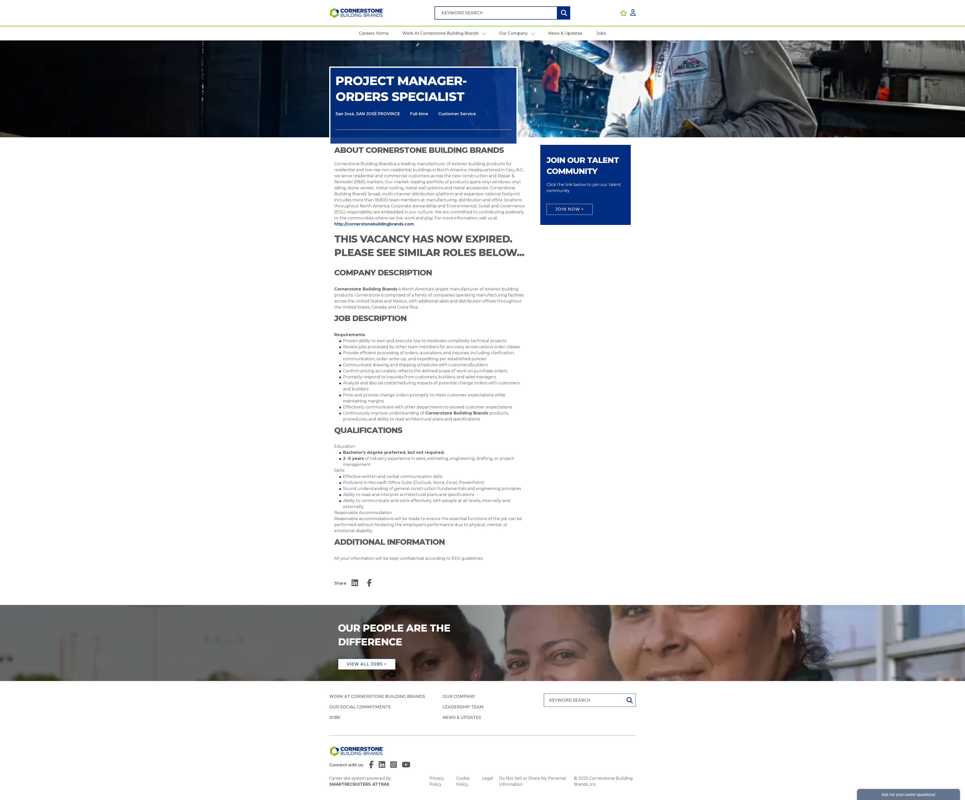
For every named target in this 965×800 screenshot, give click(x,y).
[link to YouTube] (406, 765)
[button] (483, 33)
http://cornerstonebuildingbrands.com (374, 224)
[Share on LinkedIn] (355, 583)
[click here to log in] (633, 13)
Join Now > (569, 209)
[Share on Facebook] (369, 583)
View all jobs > (367, 664)
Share (340, 583)
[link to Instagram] (393, 765)
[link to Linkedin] (382, 765)
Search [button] (563, 13)
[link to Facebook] (371, 765)
